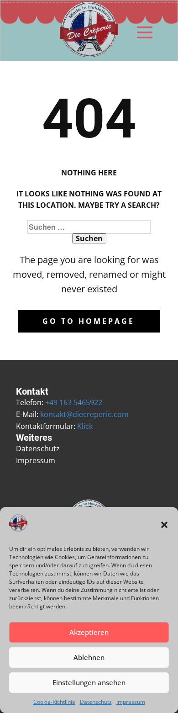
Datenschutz (96, 702)
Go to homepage (88, 321)
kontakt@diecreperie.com (84, 414)
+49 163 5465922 (73, 402)
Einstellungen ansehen (89, 682)
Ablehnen (89, 657)
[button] (164, 524)
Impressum (130, 702)
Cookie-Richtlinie (54, 702)
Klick (85, 426)
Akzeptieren (89, 632)
